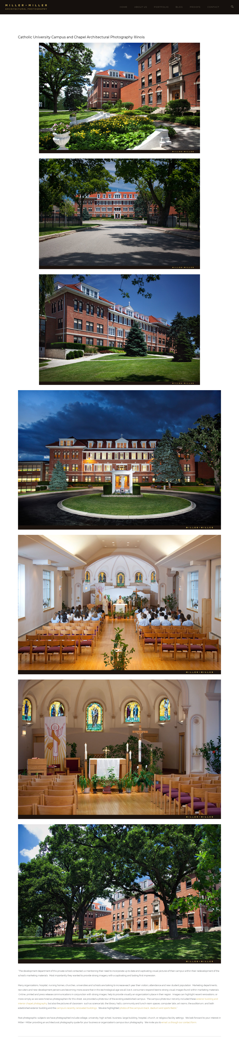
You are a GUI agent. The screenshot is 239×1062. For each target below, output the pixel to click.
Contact (213, 7)
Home (123, 7)
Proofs (195, 7)
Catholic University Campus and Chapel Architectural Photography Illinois (81, 37)
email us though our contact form (178, 1022)
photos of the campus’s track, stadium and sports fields (148, 1008)
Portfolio (161, 7)
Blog (179, 7)
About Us (140, 7)
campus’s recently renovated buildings (77, 1008)
